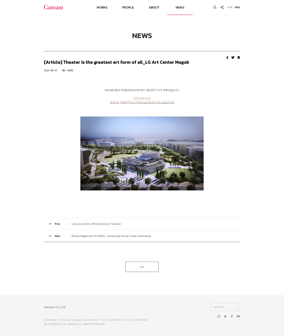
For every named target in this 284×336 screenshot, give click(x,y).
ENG (237, 7)
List (142, 267)
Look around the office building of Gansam (96, 224)
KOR (230, 7)
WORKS (102, 7)
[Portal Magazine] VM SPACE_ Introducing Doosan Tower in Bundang (111, 236)
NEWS (180, 7)
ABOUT (154, 7)
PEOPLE (128, 7)
